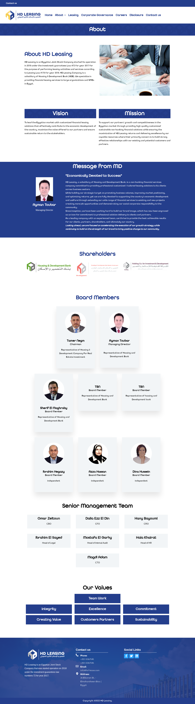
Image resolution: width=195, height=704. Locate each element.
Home (48, 15)
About (59, 15)
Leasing (73, 15)
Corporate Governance (97, 15)
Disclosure (136, 15)
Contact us (11, 3)
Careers (121, 15)
